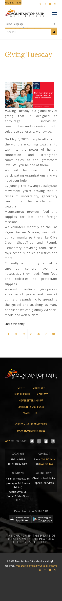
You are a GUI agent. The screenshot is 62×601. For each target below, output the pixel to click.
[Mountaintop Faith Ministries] (26, 13)
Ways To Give (31, 413)
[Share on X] (16, 334)
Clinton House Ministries (31, 424)
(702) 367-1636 (48, 459)
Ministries (39, 388)
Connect (42, 394)
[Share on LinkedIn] (31, 334)
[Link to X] (40, 3)
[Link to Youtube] (50, 3)
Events (21, 388)
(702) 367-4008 (46, 463)
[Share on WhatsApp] (23, 334)
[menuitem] (52, 14)
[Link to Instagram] (54, 3)
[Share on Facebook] (8, 334)
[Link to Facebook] (45, 3)
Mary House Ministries (31, 430)
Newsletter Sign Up (31, 400)
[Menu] (52, 14)
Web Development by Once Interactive (36, 565)
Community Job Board (31, 406)
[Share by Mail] (38, 334)
